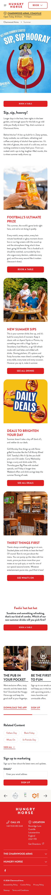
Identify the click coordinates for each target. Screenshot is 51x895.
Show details (36, 479)
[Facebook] (5, 870)
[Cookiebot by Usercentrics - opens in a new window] (36, 396)
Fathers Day (11, 732)
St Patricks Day (29, 739)
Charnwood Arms (11, 22)
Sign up (35, 707)
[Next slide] (45, 796)
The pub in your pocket (15, 677)
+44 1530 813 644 (14, 826)
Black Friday (29, 732)
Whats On (10, 739)
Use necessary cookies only (25, 497)
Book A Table (25, 269)
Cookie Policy (25, 884)
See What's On (25, 577)
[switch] (44, 451)
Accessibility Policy (11, 884)
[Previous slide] (6, 796)
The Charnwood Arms (18, 854)
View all (8, 747)
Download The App (16, 658)
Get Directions (34, 843)
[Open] (5, 5)
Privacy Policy (38, 884)
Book (36, 5)
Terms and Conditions (20, 890)
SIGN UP (25, 782)
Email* (8, 769)
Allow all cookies (26, 488)
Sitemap (7, 890)
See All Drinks (25, 370)
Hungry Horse (13, 861)
